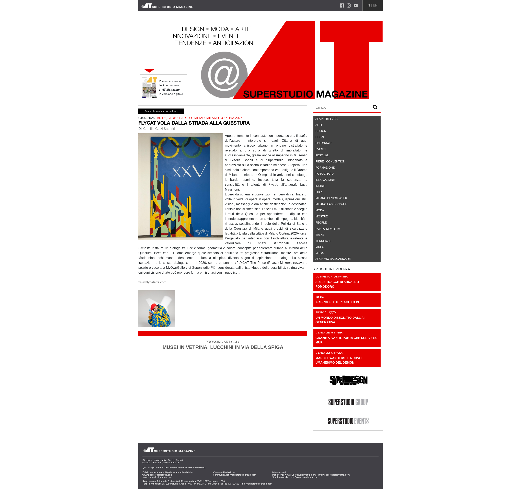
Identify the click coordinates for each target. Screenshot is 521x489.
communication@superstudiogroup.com (234, 475)
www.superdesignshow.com (157, 477)
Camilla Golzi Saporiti (158, 128)
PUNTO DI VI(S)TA (337, 276)
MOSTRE (320, 276)
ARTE (161, 118)
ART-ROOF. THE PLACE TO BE (337, 302)
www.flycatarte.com (152, 282)
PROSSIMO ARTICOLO (223, 345)
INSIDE (319, 296)
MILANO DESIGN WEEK (329, 332)
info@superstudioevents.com (334, 475)
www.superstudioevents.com (300, 475)
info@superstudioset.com (304, 477)
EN (375, 5)
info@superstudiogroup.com (257, 483)
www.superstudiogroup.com (157, 475)
